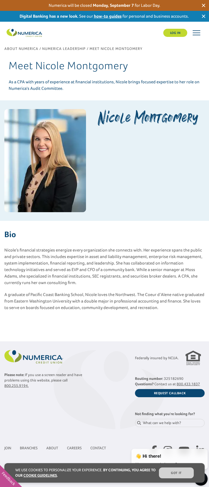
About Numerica (21, 48)
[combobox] (170, 423)
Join (7, 448)
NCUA (173, 358)
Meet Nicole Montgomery (116, 48)
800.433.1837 (188, 384)
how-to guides (108, 16)
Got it (176, 473)
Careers (74, 448)
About (52, 448)
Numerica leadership (64, 48)
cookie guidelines (40, 475)
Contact (98, 448)
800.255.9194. (16, 385)
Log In (175, 33)
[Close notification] (203, 5)
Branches (29, 448)
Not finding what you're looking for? (165, 414)
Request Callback (170, 393)
